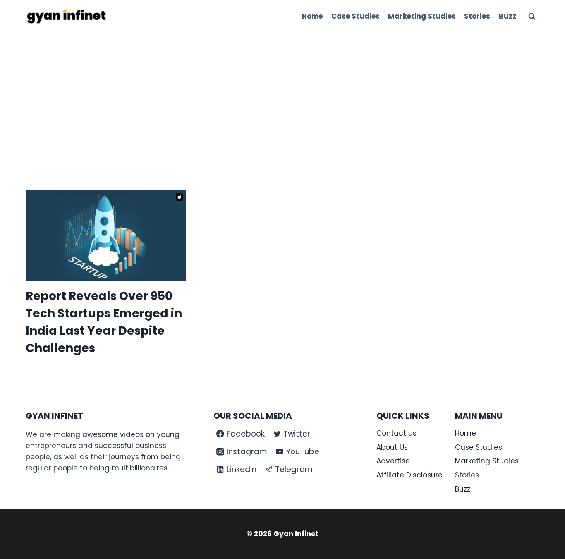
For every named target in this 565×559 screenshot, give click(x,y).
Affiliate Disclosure (409, 475)
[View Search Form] (531, 16)
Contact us (396, 433)
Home (312, 16)
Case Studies (355, 16)
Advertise (393, 461)
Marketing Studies (422, 16)
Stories (477, 16)
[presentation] (106, 235)
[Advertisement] (282, 95)
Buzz (507, 16)
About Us (392, 447)
